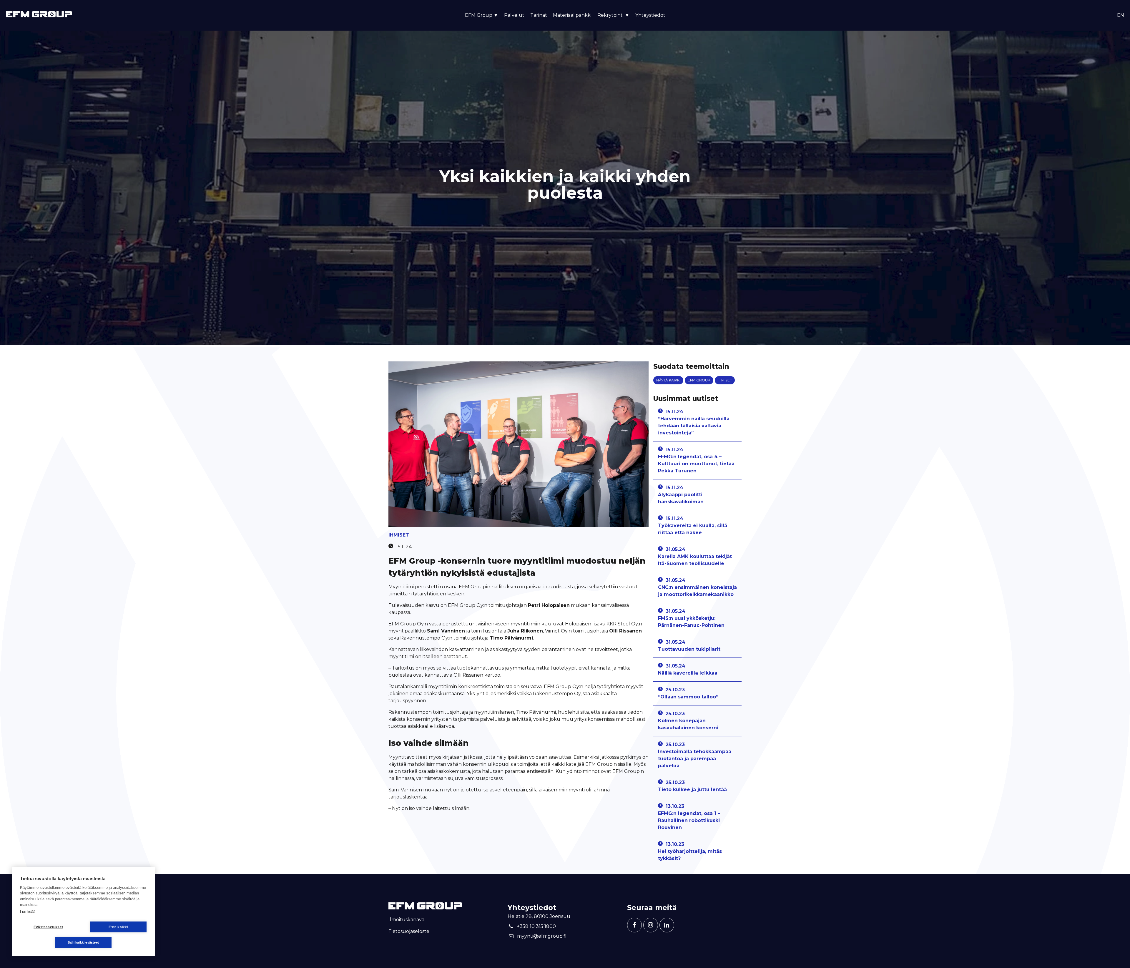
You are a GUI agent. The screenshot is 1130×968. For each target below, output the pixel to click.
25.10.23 (688, 693)
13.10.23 (689, 816)
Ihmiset (398, 535)
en (1120, 15)
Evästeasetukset (48, 927)
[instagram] (650, 925)
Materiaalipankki (572, 15)
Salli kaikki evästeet (83, 942)
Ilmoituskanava (406, 919)
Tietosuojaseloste (408, 931)
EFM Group (699, 380)
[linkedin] (666, 925)
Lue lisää (27, 911)
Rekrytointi (613, 15)
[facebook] (634, 925)
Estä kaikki (118, 927)
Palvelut (514, 15)
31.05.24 (695, 556)
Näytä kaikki (668, 380)
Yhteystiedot (650, 15)
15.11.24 (693, 422)
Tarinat (538, 15)
